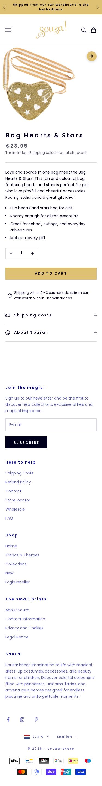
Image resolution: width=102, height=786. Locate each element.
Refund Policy (18, 482)
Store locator (17, 500)
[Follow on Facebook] (8, 719)
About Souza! (17, 610)
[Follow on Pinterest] (36, 719)
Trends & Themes (22, 555)
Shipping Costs (19, 473)
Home (11, 546)
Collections (16, 564)
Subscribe (26, 442)
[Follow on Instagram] (22, 719)
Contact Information (25, 619)
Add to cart (51, 273)
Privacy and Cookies (24, 628)
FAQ (9, 518)
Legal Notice (17, 637)
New (9, 573)
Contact (13, 491)
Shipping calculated (47, 152)
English (65, 736)
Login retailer (17, 582)
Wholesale (15, 509)
